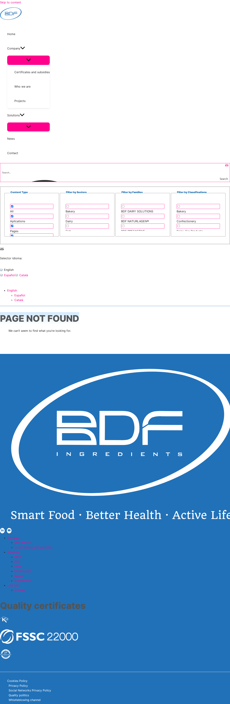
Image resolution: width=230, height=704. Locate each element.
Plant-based (22, 571)
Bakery (19, 576)
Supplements (23, 580)
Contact (19, 590)
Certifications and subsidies (33, 547)
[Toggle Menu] (28, 60)
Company (13, 538)
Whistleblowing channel (25, 700)
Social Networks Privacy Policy (30, 690)
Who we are (22, 542)
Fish (17, 561)
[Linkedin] (2, 530)
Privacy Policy (18, 685)
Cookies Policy (17, 681)
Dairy (18, 566)
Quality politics (19, 695)
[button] (22, 48)
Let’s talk (13, 585)
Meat (17, 557)
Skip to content (10, 2)
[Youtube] (9, 530)
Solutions (13, 552)
